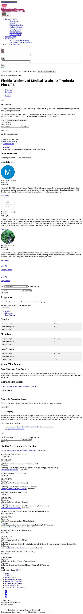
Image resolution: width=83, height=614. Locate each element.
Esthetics (8, 311)
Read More (5, 196)
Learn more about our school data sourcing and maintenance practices (29, 427)
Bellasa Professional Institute (11, 508)
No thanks (23, 120)
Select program (6, 612)
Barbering (13, 23)
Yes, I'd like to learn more (10, 120)
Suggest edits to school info (14, 429)
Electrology (9, 313)
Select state (33, 612)
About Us (8, 576)
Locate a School (10, 37)
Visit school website (10, 141)
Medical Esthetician (16, 27)
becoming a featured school (46, 71)
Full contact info (8, 144)
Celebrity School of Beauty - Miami (13, 527)
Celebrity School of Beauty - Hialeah (14, 489)
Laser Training (10, 315)
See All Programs (15, 35)
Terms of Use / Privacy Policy (15, 587)
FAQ (7, 574)
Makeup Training (15, 29)
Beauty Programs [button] (11, 19)
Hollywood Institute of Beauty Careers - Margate (18, 548)
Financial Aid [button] (9, 39)
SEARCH (25, 126)
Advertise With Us (11, 585)
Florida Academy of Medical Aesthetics (30, 81)
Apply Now (5, 407)
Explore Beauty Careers (13, 579)
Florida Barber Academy (9, 470)
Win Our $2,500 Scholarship (19, 40)
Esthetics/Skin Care (16, 25)
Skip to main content (9, 2)
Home (7, 147)
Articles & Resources (12, 44)
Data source (5, 307)
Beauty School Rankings (13, 581)
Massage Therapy (16, 33)
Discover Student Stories (13, 583)
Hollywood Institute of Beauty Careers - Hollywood (19, 451)
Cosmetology (14, 21)
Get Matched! (26, 290)
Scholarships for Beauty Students (21, 42)
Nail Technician (15, 31)
